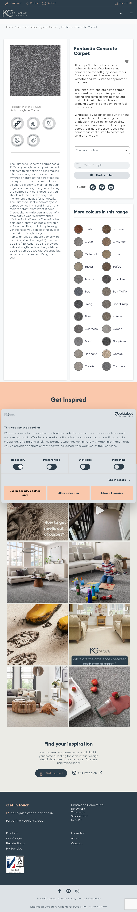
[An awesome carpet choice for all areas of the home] (99, 697)
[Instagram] (77, 891)
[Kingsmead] (15, 13)
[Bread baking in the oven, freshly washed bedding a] (37, 510)
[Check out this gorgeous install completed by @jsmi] (99, 510)
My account (16, 3)
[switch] (52, 466)
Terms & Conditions (89, 898)
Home (10, 27)
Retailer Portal (15, 843)
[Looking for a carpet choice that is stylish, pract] (37, 634)
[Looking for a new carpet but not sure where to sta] (99, 634)
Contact (51, 3)
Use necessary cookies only (25, 493)
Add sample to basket (102, 165)
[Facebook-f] (59, 891)
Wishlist (34, 3)
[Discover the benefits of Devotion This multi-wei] (37, 572)
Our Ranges (14, 838)
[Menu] (131, 13)
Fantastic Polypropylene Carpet (38, 27)
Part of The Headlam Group (24, 820)
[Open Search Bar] (121, 13)
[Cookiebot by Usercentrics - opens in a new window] (117, 414)
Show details (117, 479)
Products (12, 833)
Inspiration (78, 833)
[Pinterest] (68, 891)
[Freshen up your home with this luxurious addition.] (37, 697)
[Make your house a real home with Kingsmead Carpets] (99, 572)
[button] (93, 187)
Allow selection (68, 493)
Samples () (125, 3)
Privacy (41, 898)
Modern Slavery (67, 898)
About (75, 838)
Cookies (51, 898)
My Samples (14, 848)
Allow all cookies (112, 493)
